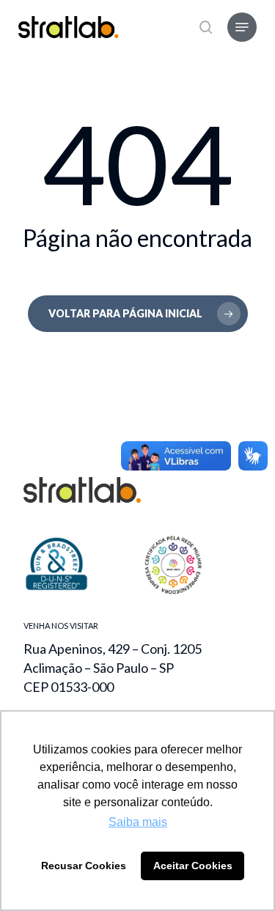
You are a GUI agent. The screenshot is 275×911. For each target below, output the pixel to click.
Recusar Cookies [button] (83, 865)
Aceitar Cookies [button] (192, 865)
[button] (242, 27)
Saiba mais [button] (138, 822)
